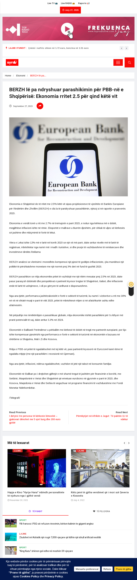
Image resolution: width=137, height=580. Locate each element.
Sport (23, 520)
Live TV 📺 (52, 3)
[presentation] (122, 48)
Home (8, 75)
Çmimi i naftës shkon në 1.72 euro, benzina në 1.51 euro (58, 48)
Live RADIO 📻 (68, 3)
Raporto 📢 (84, 3)
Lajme (17, 450)
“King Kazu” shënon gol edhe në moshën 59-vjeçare (46, 551)
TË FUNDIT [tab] (37, 511)
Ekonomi (20, 75)
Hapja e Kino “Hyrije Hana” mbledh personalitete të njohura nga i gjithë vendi (36, 494)
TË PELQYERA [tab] (103, 511)
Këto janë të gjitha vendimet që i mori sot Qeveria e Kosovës (100, 494)
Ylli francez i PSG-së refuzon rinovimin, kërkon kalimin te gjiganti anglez (56, 524)
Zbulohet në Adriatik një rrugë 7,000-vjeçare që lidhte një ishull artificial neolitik (60, 537)
